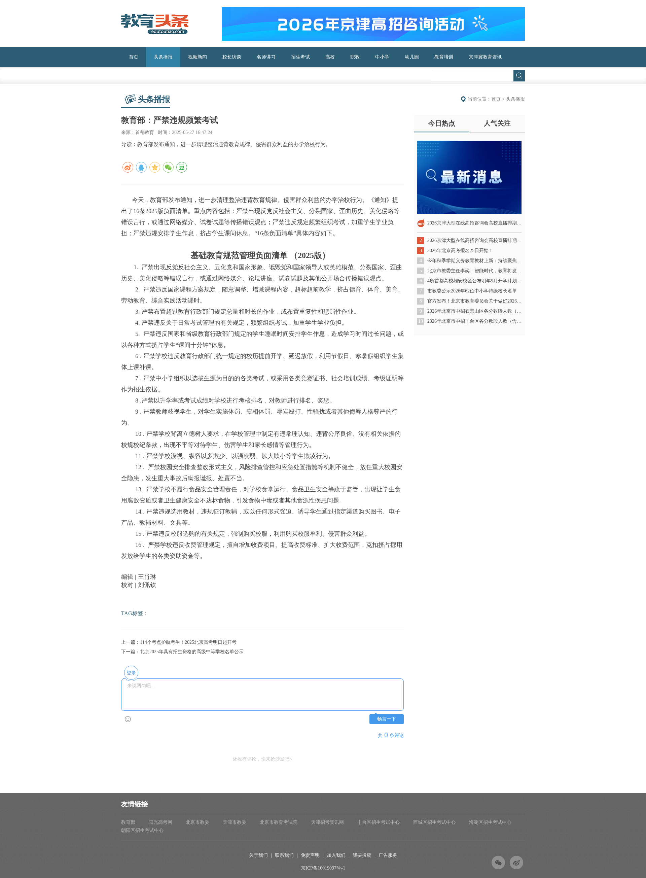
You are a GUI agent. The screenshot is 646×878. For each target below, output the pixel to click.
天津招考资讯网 (327, 822)
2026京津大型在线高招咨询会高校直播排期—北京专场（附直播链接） (474, 240)
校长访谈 (231, 57)
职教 (355, 57)
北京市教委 (197, 822)
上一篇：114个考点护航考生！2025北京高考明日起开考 (179, 642)
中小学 (382, 57)
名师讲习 (266, 57)
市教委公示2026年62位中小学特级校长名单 (472, 290)
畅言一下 (386, 719)
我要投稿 (362, 855)
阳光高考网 (160, 822)
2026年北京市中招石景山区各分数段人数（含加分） (474, 311)
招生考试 (300, 57)
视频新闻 (197, 57)
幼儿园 (412, 57)
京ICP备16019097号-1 (323, 868)
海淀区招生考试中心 (490, 822)
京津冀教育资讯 (485, 57)
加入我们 (336, 855)
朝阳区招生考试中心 (142, 830)
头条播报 (163, 57)
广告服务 (388, 855)
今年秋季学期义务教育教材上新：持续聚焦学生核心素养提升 (474, 260)
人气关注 (497, 123)
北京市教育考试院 (278, 822)
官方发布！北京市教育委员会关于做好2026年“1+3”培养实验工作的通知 (474, 301)
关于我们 (258, 855)
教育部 (128, 822)
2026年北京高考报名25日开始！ (460, 250)
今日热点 (441, 123)
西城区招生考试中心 (434, 822)
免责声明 (310, 855)
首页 (133, 57)
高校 (330, 57)
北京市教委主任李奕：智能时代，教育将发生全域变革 (474, 270)
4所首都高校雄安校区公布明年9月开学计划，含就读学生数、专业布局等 (474, 280)
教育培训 (443, 57)
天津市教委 (234, 822)
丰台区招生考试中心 (378, 822)
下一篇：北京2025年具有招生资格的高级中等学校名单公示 (182, 651)
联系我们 (284, 855)
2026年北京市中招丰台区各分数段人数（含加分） (474, 321)
